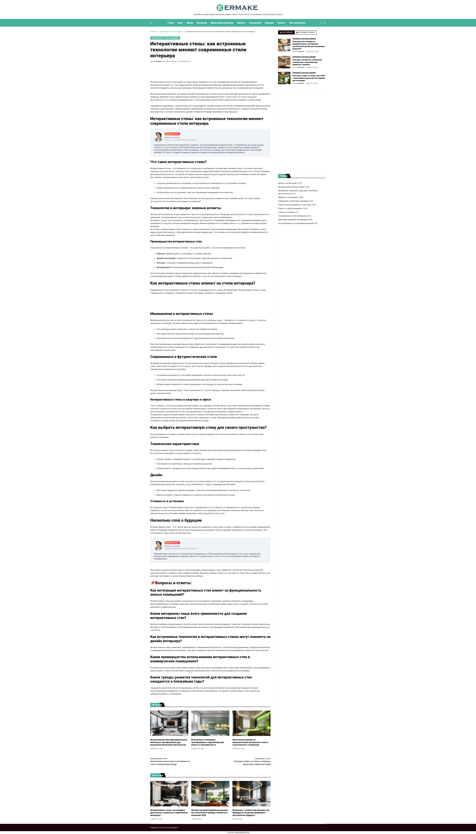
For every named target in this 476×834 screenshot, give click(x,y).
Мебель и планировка (288, 197)
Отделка (269, 22)
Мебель (241, 22)
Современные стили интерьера (165, 38)
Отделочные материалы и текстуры (294, 205)
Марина (159, 61)
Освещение (255, 22)
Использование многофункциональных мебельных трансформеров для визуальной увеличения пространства (168, 742)
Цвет (180, 22)
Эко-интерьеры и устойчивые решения (296, 223)
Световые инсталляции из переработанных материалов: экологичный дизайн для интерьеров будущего (308, 45)
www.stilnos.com (242, 832)
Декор (190, 22)
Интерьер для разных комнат (291, 187)
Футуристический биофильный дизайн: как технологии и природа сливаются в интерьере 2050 (209, 812)
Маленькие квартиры (222, 22)
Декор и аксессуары (287, 183)
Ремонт (281, 22)
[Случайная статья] (321, 23)
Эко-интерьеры (297, 22)
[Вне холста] (151, 22)
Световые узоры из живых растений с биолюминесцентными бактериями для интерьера (308, 78)
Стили (170, 22)
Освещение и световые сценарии (304, 38)
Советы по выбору (286, 212)
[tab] (286, 32)
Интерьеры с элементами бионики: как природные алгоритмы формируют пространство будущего (250, 812)
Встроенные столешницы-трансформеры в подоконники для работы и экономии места (207, 742)
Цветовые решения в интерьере (292, 219)
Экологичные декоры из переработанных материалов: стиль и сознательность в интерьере (250, 742)
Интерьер (202, 22)
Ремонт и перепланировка (290, 208)
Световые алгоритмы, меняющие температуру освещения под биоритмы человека (307, 62)
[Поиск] (325, 23)
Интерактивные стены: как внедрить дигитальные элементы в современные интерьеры (169, 812)
